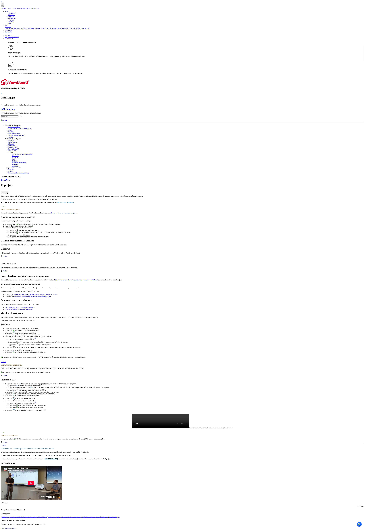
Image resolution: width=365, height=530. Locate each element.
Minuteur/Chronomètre (19, 162)
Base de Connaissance (42, 28)
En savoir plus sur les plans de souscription (63, 213)
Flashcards (15, 156)
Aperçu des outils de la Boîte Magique (19, 128)
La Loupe (15, 161)
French (18, 8)
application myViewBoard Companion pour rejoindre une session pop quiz (34, 294)
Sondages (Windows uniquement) (18, 173)
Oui (4, 180)
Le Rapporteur (12, 142)
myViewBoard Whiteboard (65, 202)
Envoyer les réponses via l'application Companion (20, 307)
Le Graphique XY (13, 149)
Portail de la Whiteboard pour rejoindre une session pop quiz (32, 296)
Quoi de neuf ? (31, 28)
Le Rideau (15, 166)
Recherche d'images (14, 133)
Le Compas (11, 145)
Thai (14, 8)
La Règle (11, 140)
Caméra (10, 137)
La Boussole (12, 151)
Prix (6, 25)
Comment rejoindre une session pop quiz (73, 517)
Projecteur (15, 164)
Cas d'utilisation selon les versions (28, 517)
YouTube (11, 132)
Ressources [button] (8, 27)
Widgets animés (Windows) (16, 135)
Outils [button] (6, 11)
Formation (73, 28)
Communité (8, 32)
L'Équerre (11, 144)
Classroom (11, 15)
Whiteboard (11, 13)
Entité (6, 28)
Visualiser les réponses (106, 517)
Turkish (28, 8)
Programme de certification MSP (59, 28)
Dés (13, 159)
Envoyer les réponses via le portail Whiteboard (19, 309)
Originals (11, 20)
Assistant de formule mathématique (22, 154)
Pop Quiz (11, 169)
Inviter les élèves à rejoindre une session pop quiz (50, 517)
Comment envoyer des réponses (92, 517)
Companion (11, 18)
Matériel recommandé (82, 28)
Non (8, 180)
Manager (11, 16)
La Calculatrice (12, 147)
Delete (4, 206)
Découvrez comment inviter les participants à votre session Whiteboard (76, 280)
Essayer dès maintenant (12, 37)
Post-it (10, 130)
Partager (10, 171)
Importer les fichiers (14, 127)
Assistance (12, 528)
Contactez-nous (9, 38)
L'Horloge (15, 157)
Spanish (23, 8)
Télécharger (8, 30)
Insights (10, 21)
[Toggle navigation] (2, 4)
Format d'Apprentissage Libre (17, 28)
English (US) (34, 8)
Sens (9, 23)
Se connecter (8, 35)
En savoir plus (115, 517)
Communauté (5, 528)
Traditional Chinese (6, 8)
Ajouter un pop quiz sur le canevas (10, 517)
